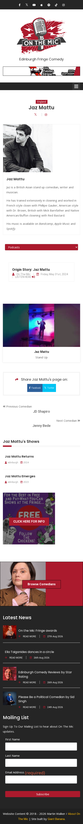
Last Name (12, 755)
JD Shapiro (41, 411)
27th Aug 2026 (55, 636)
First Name (12, 739)
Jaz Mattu (41, 352)
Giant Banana (56, 819)
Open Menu (76, 86)
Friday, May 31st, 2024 (54, 274)
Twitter (50, 388)
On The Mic (23, 274)
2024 (26, 462)
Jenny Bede (41, 426)
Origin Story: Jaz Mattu (31, 270)
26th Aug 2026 (41, 657)
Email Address (25, 772)
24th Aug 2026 (55, 707)
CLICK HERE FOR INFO (29, 521)
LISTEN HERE (23, 277)
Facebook (36, 388)
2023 (26, 482)
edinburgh (13, 462)
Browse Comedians (42, 584)
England (41, 101)
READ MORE (29, 636)
